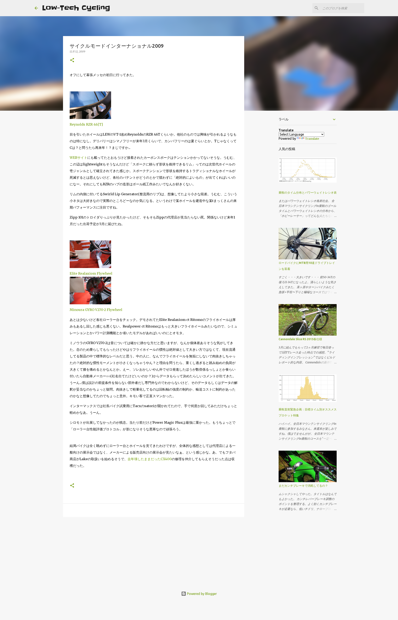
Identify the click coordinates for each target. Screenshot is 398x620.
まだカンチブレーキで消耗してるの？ (303, 485)
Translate (312, 139)
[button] (72, 60)
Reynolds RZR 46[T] (86, 124)
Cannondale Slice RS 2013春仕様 (300, 339)
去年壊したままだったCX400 (149, 459)
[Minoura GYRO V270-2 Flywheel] (90, 303)
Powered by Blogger (201, 594)
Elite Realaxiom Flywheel (91, 273)
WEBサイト (78, 157)
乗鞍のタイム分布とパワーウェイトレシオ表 (308, 192)
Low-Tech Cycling (76, 8)
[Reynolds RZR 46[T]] (90, 118)
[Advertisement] (153, 552)
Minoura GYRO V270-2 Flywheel (96, 310)
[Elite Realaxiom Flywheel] (90, 267)
